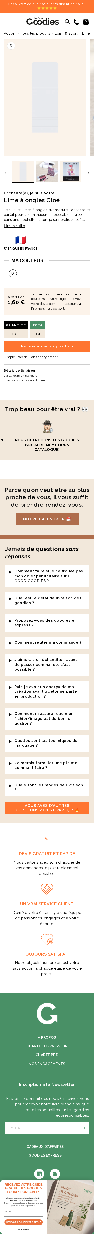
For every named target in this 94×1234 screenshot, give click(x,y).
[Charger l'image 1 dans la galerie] (23, 171)
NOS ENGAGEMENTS (47, 1064)
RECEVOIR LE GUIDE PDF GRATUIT (23, 1222)
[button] (6, 21)
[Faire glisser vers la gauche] (5, 172)
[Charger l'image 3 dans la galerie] (70, 171)
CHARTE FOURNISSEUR (46, 1046)
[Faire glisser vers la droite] (88, 172)
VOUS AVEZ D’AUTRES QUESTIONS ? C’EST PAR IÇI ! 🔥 (47, 807)
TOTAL (38, 329)
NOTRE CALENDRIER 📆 (47, 519)
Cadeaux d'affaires (45, 1147)
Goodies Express (45, 1155)
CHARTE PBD (47, 1055)
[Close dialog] (90, 1183)
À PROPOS (47, 1037)
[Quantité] (13, 273)
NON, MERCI (23, 1230)
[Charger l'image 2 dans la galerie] (46, 171)
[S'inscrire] (83, 1128)
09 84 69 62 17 (77, 21)
